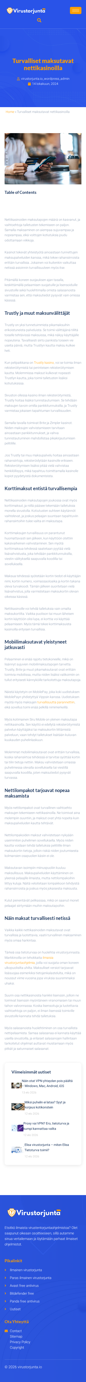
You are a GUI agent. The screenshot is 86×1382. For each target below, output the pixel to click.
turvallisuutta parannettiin (56, 702)
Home (10, 111)
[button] (39, 20)
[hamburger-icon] (75, 10)
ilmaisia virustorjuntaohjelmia (29, 960)
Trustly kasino (44, 362)
